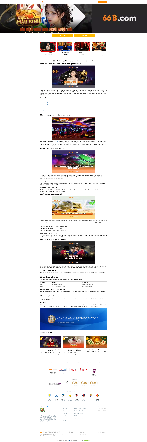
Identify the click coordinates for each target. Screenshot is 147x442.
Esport (64, 415)
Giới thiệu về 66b (45, 100)
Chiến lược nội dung (45, 106)
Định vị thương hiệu (45, 102)
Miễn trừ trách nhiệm (78, 413)
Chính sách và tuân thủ (46, 108)
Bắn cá (57, 1)
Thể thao (53, 1)
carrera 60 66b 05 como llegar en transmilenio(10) (90, 362)
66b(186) (57, 362)
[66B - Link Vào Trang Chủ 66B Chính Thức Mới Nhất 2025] (43, 2)
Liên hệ (75, 415)
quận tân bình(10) (75, 362)
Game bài (61, 1)
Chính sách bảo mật (78, 410)
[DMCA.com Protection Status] (87, 440)
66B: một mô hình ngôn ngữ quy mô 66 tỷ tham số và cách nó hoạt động (73, 350)
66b (57, 141)
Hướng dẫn (73, 1)
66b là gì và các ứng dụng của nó (97, 349)
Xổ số (65, 1)
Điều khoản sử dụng (78, 418)
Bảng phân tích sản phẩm (46, 110)
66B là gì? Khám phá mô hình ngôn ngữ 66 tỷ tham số (50, 350)
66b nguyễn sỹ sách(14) (65, 362)
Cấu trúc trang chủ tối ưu (46, 104)
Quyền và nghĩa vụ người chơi (80, 408)
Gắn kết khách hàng (45, 112)
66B (50, 1)
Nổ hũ (69, 1)
